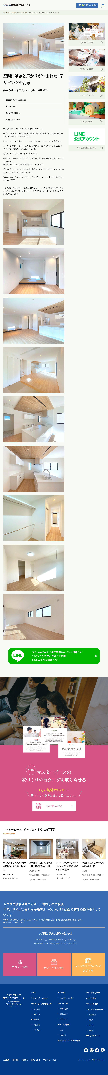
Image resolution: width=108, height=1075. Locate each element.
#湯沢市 (101, 875)
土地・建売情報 (64, 1025)
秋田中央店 (92, 1015)
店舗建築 (37, 1020)
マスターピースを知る (39, 998)
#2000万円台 (41, 880)
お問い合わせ (35, 1060)
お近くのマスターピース (95, 1009)
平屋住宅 (37, 1014)
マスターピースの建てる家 (41, 1004)
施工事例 (61, 993)
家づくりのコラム (93, 1036)
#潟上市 (32, 880)
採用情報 (15, 1060)
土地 (61, 1030)
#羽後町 (85, 880)
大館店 (91, 1020)
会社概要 (6, 1060)
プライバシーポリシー (50, 1060)
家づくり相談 (89, 5)
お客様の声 (37, 1030)
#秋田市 (15, 878)
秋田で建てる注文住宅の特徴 (69, 1041)
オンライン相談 (92, 1004)
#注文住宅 (7, 878)
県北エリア (64, 1019)
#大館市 (67, 878)
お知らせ (25, 1060)
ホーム (33, 993)
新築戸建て (64, 1035)
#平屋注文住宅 (34, 875)
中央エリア (64, 1009)
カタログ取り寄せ (93, 993)
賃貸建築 (37, 1025)
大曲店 (91, 1030)
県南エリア (64, 1014)
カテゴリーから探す (67, 998)
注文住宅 (37, 1009)
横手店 (91, 1025)
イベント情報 (63, 1003)
